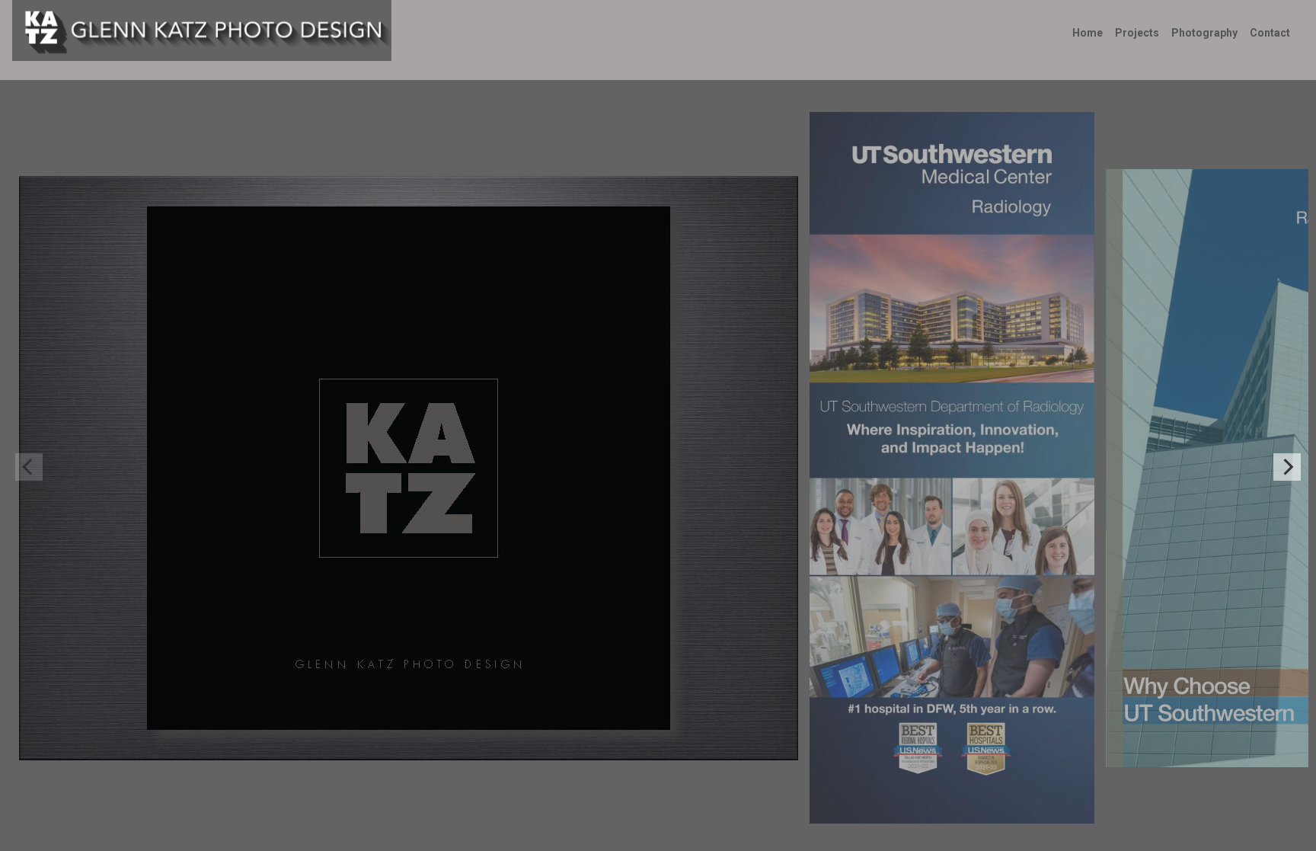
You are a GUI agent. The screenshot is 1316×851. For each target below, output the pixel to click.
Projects (1137, 33)
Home (1087, 33)
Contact (1270, 33)
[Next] (1287, 467)
